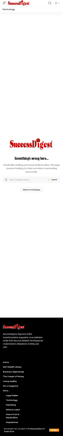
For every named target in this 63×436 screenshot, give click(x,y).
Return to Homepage (31, 190)
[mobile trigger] (5, 3)
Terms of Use (9, 431)
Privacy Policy (36, 429)
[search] (50, 3)
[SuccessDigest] (19, 3)
